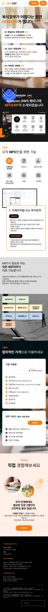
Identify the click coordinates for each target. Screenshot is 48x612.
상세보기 (35, 423)
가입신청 (34, 3)
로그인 (43, 3)
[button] (18, 337)
